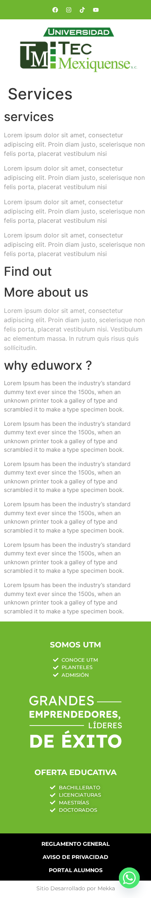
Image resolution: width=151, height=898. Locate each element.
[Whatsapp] (129, 877)
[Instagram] (69, 9)
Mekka (106, 888)
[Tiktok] (82, 9)
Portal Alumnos (76, 870)
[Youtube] (96, 9)
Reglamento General (75, 843)
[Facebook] (55, 9)
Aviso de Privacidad (75, 857)
